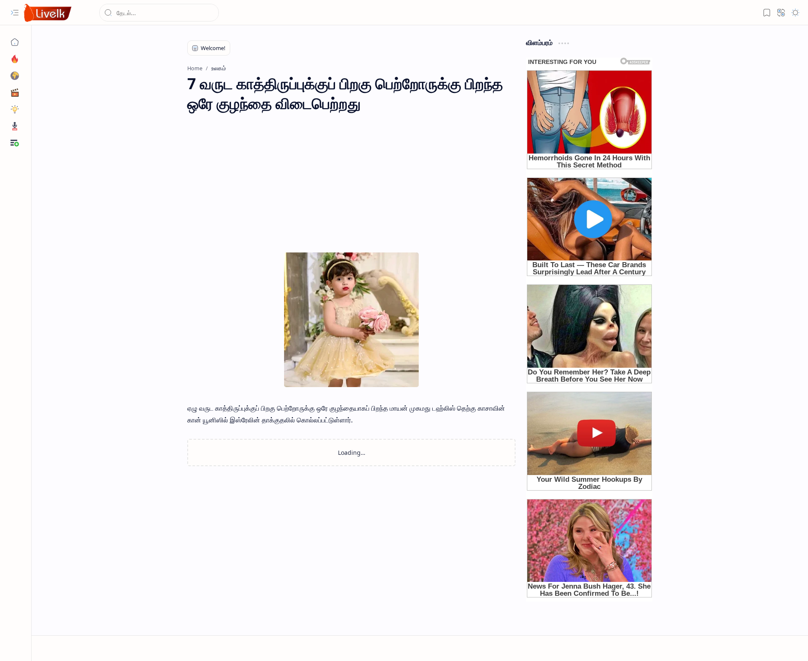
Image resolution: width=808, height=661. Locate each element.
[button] (14, 12)
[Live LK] (48, 12)
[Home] (14, 42)
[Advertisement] (351, 189)
